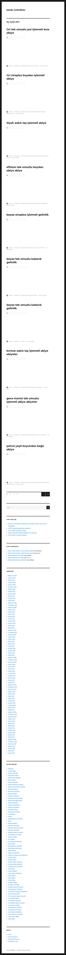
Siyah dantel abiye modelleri (17, 560)
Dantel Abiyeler (13, 803)
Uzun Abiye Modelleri (15, 912)
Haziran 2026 (12, 575)
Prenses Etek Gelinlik (15, 866)
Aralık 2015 (11, 621)
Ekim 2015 (11, 625)
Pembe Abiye (12, 860)
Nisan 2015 (11, 639)
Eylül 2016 (11, 600)
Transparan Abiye (14, 905)
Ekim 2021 (11, 580)
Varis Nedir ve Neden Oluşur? (17, 535)
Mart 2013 (11, 696)
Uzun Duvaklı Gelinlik (38, 247)
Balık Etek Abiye (25, 111)
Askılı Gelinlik (13, 773)
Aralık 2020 (12, 582)
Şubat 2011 (11, 753)
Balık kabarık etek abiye (16, 555)
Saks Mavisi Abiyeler (15, 873)
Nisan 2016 (11, 612)
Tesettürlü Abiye (13, 898)
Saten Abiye (12, 875)
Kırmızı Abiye (38, 387)
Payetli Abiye (12, 857)
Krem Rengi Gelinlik (15, 841)
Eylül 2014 (11, 655)
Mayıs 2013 (11, 691)
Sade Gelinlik (12, 871)
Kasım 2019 (11, 585)
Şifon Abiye (11, 878)
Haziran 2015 (12, 635)
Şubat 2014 (11, 671)
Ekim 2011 (11, 735)
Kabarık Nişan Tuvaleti (15, 832)
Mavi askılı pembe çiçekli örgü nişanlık (21, 551)
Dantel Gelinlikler (14, 805)
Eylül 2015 (11, 628)
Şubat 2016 (11, 616)
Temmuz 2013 (12, 687)
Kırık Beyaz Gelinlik (14, 834)
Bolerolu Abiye (13, 789)
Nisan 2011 (11, 748)
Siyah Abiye (12, 880)
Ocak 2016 (11, 619)
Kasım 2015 (11, 623)
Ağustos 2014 (12, 657)
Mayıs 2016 (11, 610)
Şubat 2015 (11, 644)
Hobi (9, 821)
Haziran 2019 (12, 587)
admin (10, 65)
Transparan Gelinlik (15, 907)
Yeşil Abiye (11, 919)
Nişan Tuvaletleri (13, 853)
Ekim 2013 (11, 680)
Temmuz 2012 (12, 714)
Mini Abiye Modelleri (15, 848)
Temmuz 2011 (12, 741)
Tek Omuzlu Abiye (33, 65)
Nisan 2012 (11, 721)
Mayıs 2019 (11, 589)
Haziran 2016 (12, 607)
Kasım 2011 (11, 732)
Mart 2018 (11, 596)
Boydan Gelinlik (13, 796)
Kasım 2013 (11, 678)
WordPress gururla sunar (23, 950)
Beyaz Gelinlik (24, 295)
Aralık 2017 (11, 598)
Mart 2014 (11, 669)
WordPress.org (13, 941)
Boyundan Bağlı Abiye (34, 482)
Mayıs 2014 (11, 664)
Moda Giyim (12, 850)
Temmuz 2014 (12, 660)
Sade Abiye (11, 869)
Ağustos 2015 (12, 630)
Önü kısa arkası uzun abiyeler (18, 855)
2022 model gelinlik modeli (17, 530)
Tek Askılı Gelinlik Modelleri (17, 891)
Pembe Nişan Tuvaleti (15, 862)
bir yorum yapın (44, 65)
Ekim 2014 (11, 653)
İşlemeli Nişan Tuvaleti (15, 828)
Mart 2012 (11, 723)
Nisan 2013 (11, 694)
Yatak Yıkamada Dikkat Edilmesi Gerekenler (22, 533)
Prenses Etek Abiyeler (15, 864)
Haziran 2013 (12, 689)
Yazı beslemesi (13, 937)
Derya (29, 557)
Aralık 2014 (11, 648)
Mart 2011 (11, 751)
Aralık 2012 (11, 703)
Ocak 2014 (11, 673)
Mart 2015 (11, 641)
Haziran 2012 (12, 716)
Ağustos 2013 (12, 685)
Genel (22, 341)
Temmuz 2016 (12, 605)
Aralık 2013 (11, 676)
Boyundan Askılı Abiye (15, 798)
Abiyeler (11, 769)
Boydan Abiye (34, 111)
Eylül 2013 (11, 682)
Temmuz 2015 (12, 632)
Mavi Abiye (11, 844)
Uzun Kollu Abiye (13, 916)
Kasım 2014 (11, 650)
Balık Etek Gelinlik (14, 778)
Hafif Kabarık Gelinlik (15, 819)
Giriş (9, 934)
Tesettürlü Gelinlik (14, 900)
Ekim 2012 (11, 707)
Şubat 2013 (11, 698)
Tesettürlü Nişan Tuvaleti (16, 903)
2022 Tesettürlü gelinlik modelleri (19, 528)
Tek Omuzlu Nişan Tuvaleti (17, 896)
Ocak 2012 (11, 728)
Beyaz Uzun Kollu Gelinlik (16, 787)
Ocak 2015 (11, 646)
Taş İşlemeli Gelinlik (15, 889)
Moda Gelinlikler (16, 10)
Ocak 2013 (11, 701)
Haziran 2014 (12, 662)
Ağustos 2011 (12, 739)
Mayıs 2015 (11, 637)
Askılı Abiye (24, 156)
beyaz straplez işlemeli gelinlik (28, 214)
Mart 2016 (11, 614)
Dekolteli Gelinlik (14, 812)
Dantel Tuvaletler (13, 807)
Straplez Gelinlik (13, 885)
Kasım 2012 (11, 705)
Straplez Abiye (10, 113)
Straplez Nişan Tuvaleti (15, 887)
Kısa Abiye (11, 839)
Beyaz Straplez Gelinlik (27, 247)
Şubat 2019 (11, 591)
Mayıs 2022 (11, 578)
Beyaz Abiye (12, 780)
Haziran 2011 (12, 744)
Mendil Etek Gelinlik (15, 846)
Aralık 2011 (11, 730)
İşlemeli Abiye (25, 65)
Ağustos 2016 (12, 603)
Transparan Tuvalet (14, 910)
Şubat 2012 (11, 726)
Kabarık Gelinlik (13, 830)
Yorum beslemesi (13, 939)
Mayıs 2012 (11, 719)
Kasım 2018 (12, 594)
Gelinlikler (11, 814)
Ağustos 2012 (12, 712)
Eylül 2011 (11, 737)
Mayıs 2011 (11, 746)
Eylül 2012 (11, 710)
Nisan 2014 (11, 666)
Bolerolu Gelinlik (13, 791)
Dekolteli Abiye (45, 482)
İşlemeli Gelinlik (33, 295)
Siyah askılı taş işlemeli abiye (26, 122)
